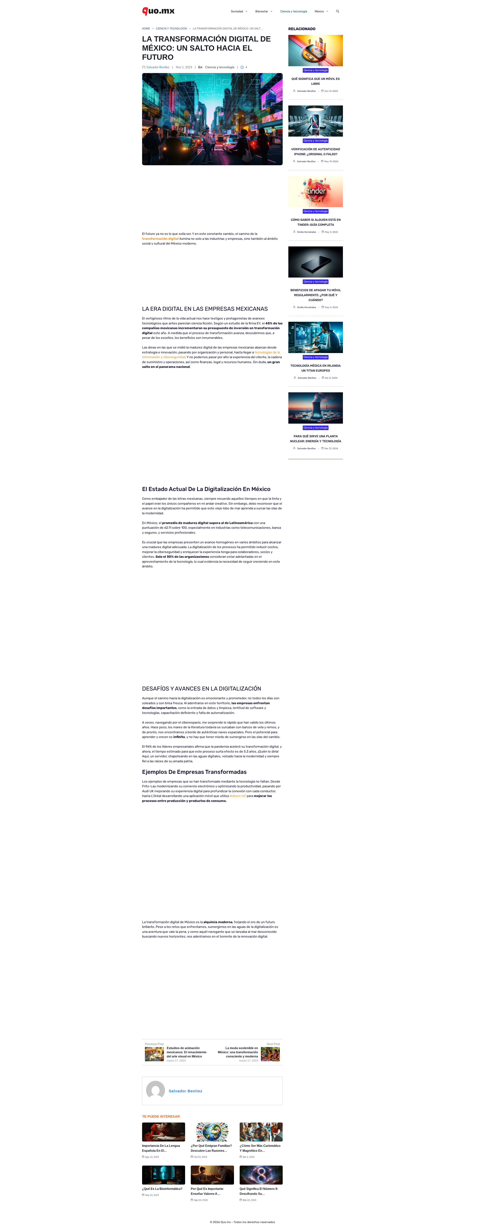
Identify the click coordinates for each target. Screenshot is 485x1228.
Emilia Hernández (306, 232)
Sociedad (237, 11)
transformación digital (160, 239)
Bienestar (261, 11)
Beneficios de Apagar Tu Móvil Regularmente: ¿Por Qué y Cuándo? (315, 295)
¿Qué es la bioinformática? (162, 1188)
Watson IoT (238, 796)
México (319, 11)
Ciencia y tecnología (293, 11)
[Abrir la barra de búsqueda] (337, 11)
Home (146, 28)
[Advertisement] (211, 200)
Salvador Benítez (158, 67)
